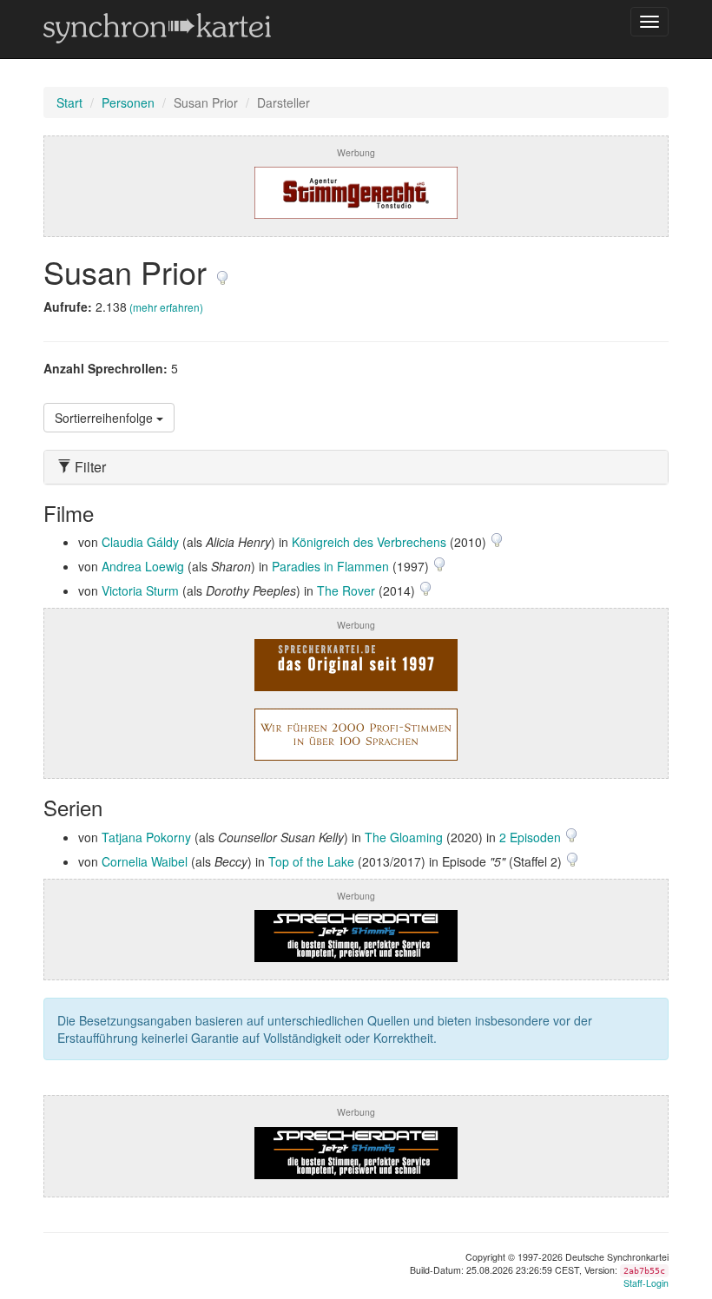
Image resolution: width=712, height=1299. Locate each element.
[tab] (356, 467)
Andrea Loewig (143, 566)
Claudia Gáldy (140, 542)
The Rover (346, 590)
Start (69, 102)
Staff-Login (646, 1282)
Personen (128, 102)
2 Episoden (531, 837)
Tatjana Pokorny (146, 837)
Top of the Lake (311, 861)
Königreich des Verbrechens (369, 542)
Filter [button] (88, 467)
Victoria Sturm (140, 590)
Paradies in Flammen (330, 566)
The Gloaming (404, 837)
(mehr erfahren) (166, 307)
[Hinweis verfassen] (222, 271)
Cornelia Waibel (145, 861)
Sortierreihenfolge (105, 417)
